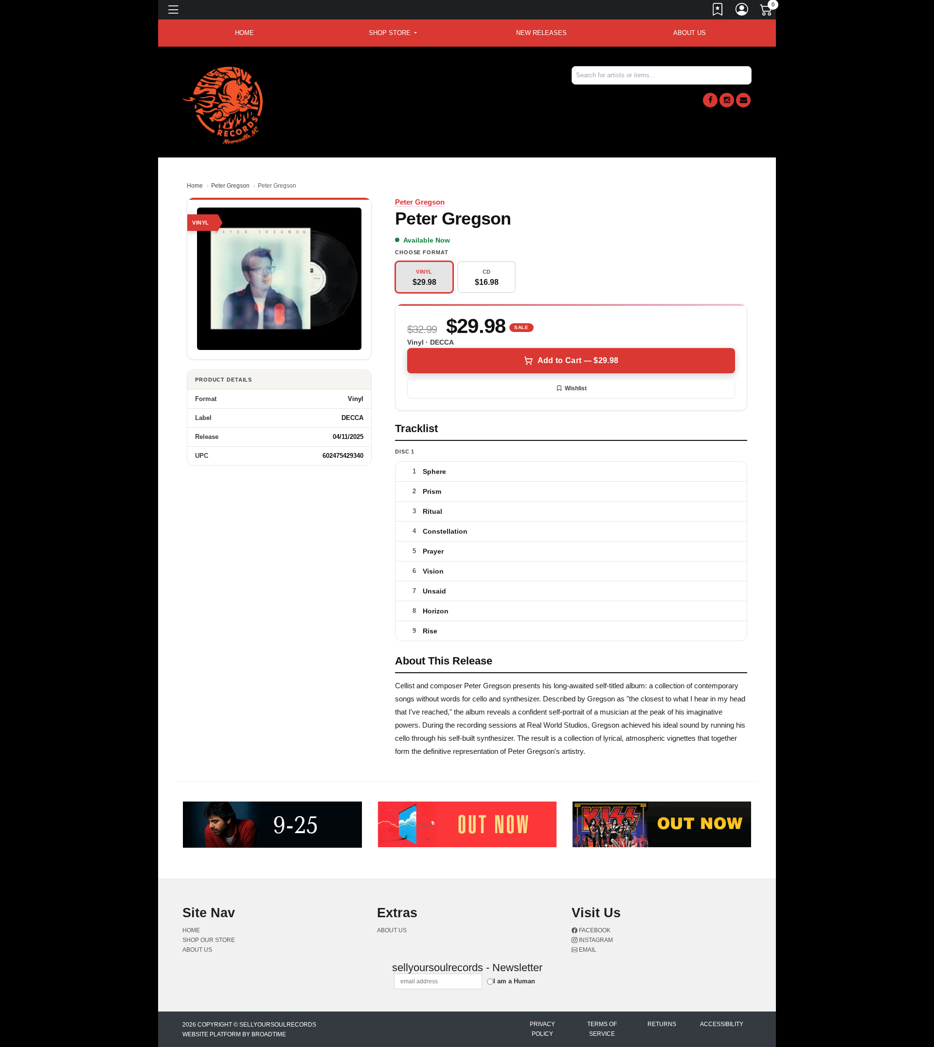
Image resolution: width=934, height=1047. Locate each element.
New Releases (541, 32)
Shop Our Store (208, 940)
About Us (689, 32)
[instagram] (726, 100)
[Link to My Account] (742, 11)
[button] (393, 33)
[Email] (743, 100)
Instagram (595, 940)
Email (586, 949)
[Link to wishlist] (718, 11)
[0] (766, 12)
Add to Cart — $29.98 (578, 360)
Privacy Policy (542, 1029)
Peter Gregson (230, 185)
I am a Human (514, 981)
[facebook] (710, 100)
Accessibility (721, 1024)
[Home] (222, 104)
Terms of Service (602, 1029)
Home (195, 185)
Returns (661, 1024)
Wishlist (576, 388)
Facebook (594, 930)
